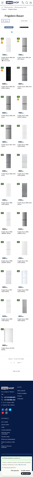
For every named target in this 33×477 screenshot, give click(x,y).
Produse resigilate (22, 393)
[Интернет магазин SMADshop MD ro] (12, 2)
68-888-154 (9, 400)
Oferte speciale (21, 390)
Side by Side (16, 371)
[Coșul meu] (31, 3)
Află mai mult (22, 464)
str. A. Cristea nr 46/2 (8, 402)
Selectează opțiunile (9, 467)
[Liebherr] (24, 27)
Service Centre (5, 424)
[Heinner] (8, 27)
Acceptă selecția (25, 470)
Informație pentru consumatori (5, 433)
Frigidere (4, 9)
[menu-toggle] (2, 3)
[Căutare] (27, 2)
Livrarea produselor (6, 430)
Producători (20, 398)
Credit (2, 427)
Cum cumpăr (4, 422)
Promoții (19, 396)
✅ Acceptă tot (26, 473)
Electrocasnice (8, 7)
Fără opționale (15, 470)
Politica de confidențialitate (8, 439)
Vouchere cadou (5, 436)
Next (19, 362)
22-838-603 (9, 397)
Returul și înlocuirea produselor (6, 446)
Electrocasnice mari (20, 7)
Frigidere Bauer (12, 9)
